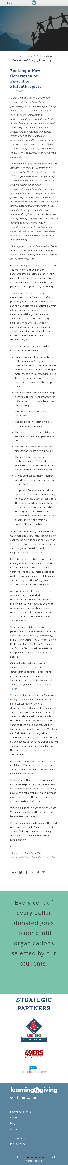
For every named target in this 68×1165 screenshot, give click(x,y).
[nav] (7, 3)
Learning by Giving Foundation (36, 1157)
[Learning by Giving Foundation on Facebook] (17, 1098)
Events (13, 1117)
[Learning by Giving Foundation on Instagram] (34, 1098)
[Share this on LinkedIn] (31, 872)
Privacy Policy (17, 1143)
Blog (12, 1123)
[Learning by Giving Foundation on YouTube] (23, 1098)
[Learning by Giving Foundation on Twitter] (12, 1098)
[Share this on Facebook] (25, 872)
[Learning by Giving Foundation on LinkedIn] (29, 1098)
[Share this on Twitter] (20, 872)
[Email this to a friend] (42, 872)
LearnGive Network (20, 1111)
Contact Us (16, 1129)
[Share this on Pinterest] (37, 872)
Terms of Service (19, 1138)
